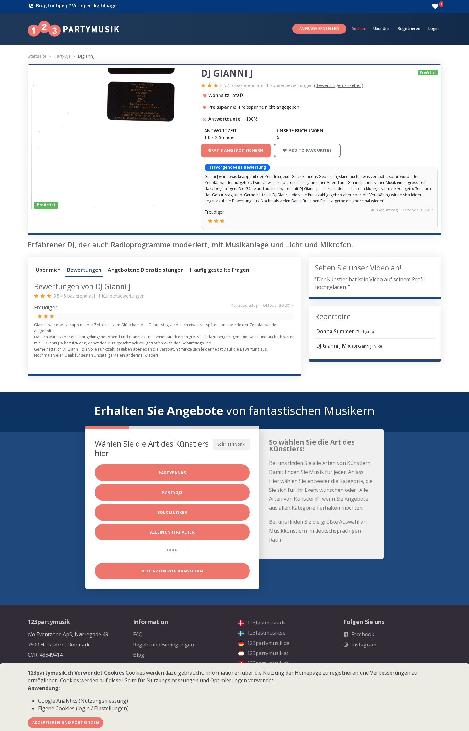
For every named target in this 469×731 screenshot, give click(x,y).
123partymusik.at (267, 653)
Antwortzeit (220, 131)
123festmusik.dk (266, 622)
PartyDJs (62, 56)
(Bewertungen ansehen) (338, 85)
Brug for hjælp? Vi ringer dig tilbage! (77, 6)
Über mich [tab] (48, 269)
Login (433, 28)
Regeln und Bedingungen (163, 644)
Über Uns (381, 28)
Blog (138, 654)
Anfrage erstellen (319, 28)
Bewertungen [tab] (84, 269)
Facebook (362, 634)
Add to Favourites (310, 150)
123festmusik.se (266, 632)
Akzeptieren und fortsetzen (65, 722)
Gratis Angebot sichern (236, 150)
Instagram (363, 644)
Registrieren (409, 28)
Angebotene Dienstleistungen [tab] (146, 269)
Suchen (358, 28)
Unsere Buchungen (300, 131)
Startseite (37, 56)
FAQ (138, 634)
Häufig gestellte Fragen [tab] (219, 269)
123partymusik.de (267, 642)
